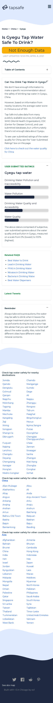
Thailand (7, 611)
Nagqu (30, 399)
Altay (5, 493)
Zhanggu (31, 403)
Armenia (30, 540)
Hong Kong (32, 551)
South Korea (32, 600)
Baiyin (6, 523)
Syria (28, 604)
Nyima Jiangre (33, 425)
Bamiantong (9, 527)
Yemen (30, 623)
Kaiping (6, 447)
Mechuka (7, 414)
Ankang (7, 501)
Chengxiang (9, 462)
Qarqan (6, 395)
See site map (8, 685)
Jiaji (4, 421)
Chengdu (7, 454)
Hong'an (7, 469)
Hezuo (29, 421)
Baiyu (29, 523)
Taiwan (6, 608)
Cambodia (31, 547)
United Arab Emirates (37, 615)
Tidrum (30, 410)
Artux (5, 512)
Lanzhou (7, 450)
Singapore (8, 600)
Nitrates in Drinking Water (21, 272)
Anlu (29, 501)
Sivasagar (31, 450)
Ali (27, 395)
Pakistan (30, 589)
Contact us (10, 671)
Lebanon (7, 574)
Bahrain (6, 544)
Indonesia (31, 555)
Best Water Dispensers (19, 280)
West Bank (8, 623)
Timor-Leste (32, 611)
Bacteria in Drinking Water (21, 276)
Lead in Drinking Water (19, 264)
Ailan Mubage (10, 486)
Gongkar (31, 469)
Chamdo (30, 380)
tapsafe (16, 7)
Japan (29, 562)
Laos (28, 570)
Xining (6, 425)
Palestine (7, 592)
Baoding (30, 527)
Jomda (6, 380)
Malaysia (7, 577)
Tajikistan (31, 608)
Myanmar (31, 581)
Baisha (6, 519)
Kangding (8, 418)
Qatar (5, 596)
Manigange (32, 384)
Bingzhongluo (33, 418)
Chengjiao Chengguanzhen (35, 438)
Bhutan (30, 544)
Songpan (7, 429)
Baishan (30, 519)
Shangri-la (8, 433)
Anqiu (29, 504)
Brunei (6, 547)
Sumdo (30, 388)
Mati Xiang (31, 462)
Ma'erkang (8, 403)
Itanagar (7, 465)
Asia (4, 535)
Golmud (7, 391)
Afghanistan (9, 540)
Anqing (6, 504)
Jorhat (29, 473)
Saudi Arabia (32, 596)
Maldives (30, 577)
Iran (5, 559)
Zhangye (31, 458)
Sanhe (29, 454)
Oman (6, 589)
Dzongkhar (32, 433)
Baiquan (30, 516)
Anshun (30, 508)
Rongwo (30, 406)
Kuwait (30, 566)
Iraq (28, 559)
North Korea (32, 585)
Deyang (7, 458)
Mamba (6, 410)
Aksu (29, 486)
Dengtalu (8, 388)
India (5, 555)
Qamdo (6, 384)
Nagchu (7, 399)
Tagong (7, 406)
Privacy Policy (30, 671)
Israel (5, 562)
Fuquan (7, 443)
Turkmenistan (10, 615)
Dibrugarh (8, 437)
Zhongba (31, 465)
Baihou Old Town (12, 516)
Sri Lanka (7, 604)
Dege (29, 391)
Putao (29, 429)
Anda (29, 493)
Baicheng (31, 512)
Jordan (6, 566)
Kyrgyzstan (8, 570)
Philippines (32, 592)
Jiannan (30, 447)
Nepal (6, 585)
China (5, 480)
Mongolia (7, 581)
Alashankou (9, 489)
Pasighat (30, 414)
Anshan (6, 508)
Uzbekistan (8, 619)
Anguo (6, 497)
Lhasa (29, 443)
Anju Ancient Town (36, 497)
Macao (29, 574)
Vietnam (30, 619)
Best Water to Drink (18, 260)
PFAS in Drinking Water (20, 268)
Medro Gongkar (11, 473)
